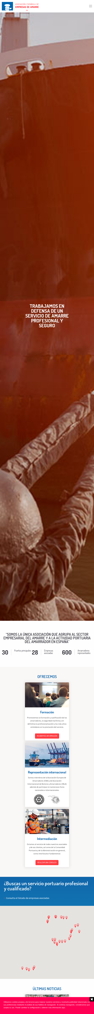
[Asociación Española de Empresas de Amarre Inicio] (20, 6)
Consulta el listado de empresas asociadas (27, 897)
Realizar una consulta (47, 862)
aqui (63, 1008)
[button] (67, 917)
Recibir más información (47, 736)
